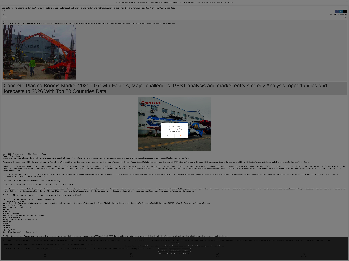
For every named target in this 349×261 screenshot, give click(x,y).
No (167, 136)
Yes (181, 136)
